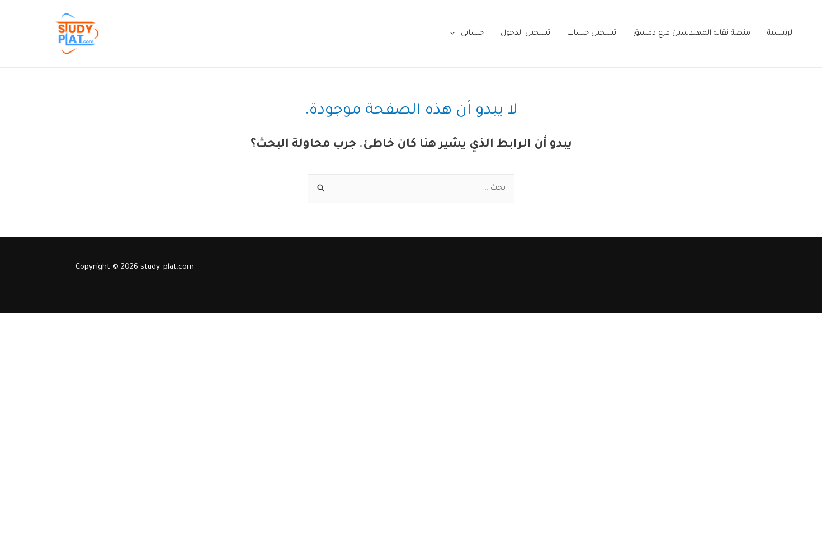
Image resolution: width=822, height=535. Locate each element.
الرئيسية (780, 33)
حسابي (472, 33)
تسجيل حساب (591, 33)
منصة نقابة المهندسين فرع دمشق (691, 33)
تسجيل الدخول (525, 33)
